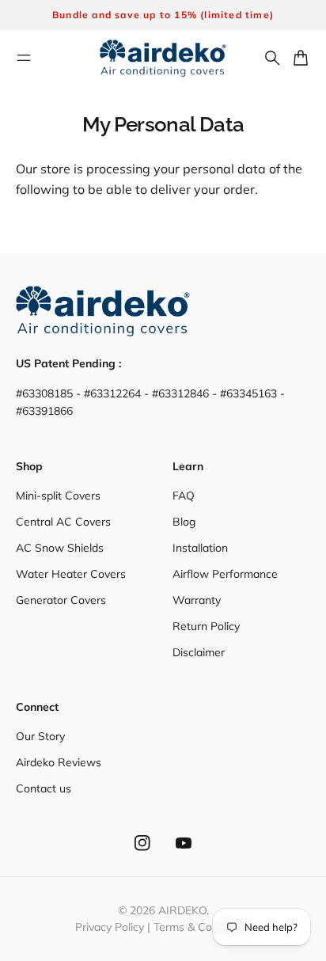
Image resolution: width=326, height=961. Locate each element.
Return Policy (206, 626)
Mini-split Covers (58, 495)
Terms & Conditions (203, 927)
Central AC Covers (63, 522)
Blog (183, 522)
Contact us (43, 788)
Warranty (196, 600)
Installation (200, 548)
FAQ (183, 495)
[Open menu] (24, 58)
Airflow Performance (225, 574)
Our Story (40, 736)
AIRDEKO (182, 910)
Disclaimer (198, 652)
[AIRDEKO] (163, 58)
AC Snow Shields (60, 548)
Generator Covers (61, 600)
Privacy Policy (109, 927)
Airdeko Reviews (58, 762)
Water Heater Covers (71, 574)
